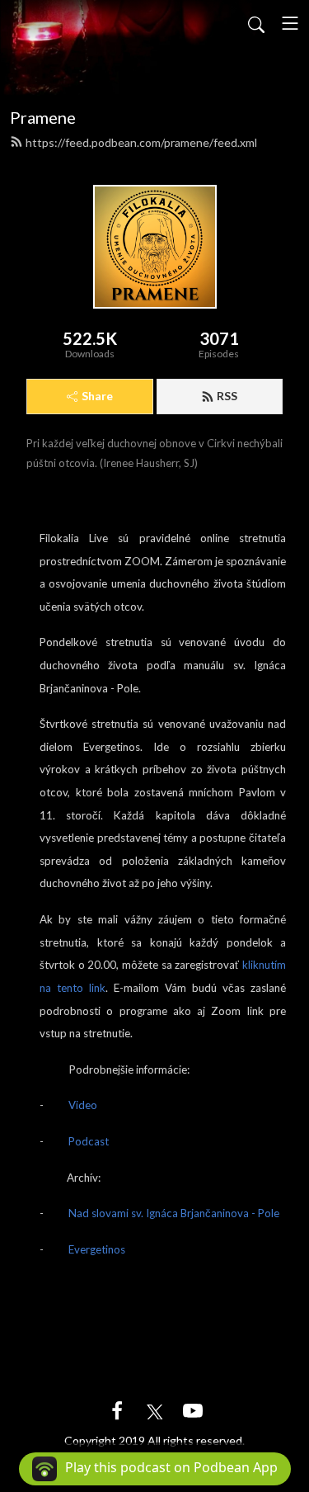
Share (97, 396)
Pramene (43, 117)
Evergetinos (96, 1249)
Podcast (88, 1141)
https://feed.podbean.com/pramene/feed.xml (141, 142)
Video (82, 1105)
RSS (227, 396)
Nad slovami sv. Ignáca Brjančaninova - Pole (173, 1213)
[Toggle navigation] (290, 23)
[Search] (256, 23)
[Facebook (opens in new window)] (117, 1409)
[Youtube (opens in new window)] (193, 1409)
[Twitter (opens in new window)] (155, 1409)
